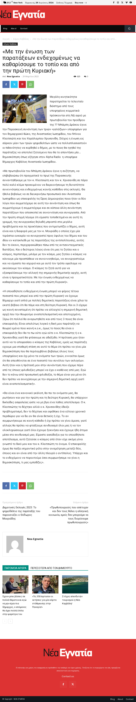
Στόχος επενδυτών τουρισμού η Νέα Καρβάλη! (72, 600)
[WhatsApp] (30, 84)
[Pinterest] (22, 84)
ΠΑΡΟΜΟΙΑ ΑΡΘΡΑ (15, 568)
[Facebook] (114, 3)
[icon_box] (81, 3)
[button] (129, 28)
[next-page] (10, 621)
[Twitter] (122, 3)
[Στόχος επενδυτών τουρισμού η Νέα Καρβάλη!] (75, 584)
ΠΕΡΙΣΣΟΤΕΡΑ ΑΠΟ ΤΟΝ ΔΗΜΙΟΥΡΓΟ (51, 568)
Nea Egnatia (13, 76)
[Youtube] (131, 3)
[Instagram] (118, 3)
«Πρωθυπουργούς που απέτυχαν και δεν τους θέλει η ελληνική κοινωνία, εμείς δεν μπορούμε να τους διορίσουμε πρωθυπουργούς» (68, 515)
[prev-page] (4, 621)
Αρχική (6, 38)
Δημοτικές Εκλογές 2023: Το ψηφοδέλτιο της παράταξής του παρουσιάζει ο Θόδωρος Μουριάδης (21, 513)
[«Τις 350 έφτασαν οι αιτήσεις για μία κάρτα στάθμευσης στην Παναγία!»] (45, 584)
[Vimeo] (126, 3)
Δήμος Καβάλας (21, 38)
